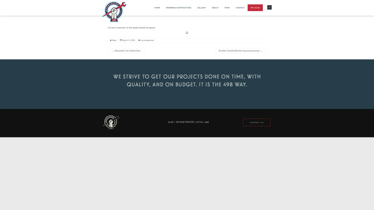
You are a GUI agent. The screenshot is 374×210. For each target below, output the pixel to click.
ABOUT (215, 8)
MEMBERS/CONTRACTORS (178, 8)
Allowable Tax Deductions (126, 50)
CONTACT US (257, 122)
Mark (114, 40)
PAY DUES (255, 8)
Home (157, 8)
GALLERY (201, 8)
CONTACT (240, 8)
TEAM (227, 8)
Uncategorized (147, 40)
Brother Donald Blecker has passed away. (241, 50)
